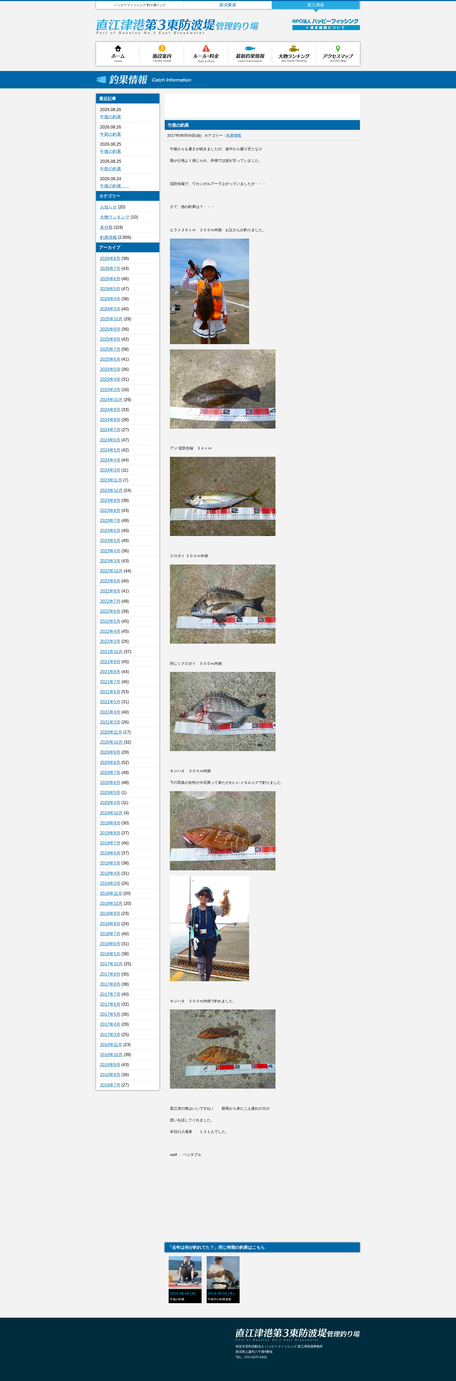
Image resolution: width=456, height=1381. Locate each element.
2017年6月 (110, 1004)
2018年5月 (110, 954)
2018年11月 (111, 893)
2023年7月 (110, 520)
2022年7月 (110, 601)
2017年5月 (110, 1014)
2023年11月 (111, 480)
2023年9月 (110, 500)
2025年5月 (110, 369)
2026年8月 (110, 258)
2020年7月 (110, 772)
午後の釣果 (110, 117)
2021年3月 (110, 722)
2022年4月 (110, 631)
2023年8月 (110, 510)
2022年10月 (111, 571)
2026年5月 (110, 289)
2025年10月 (111, 319)
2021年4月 (110, 712)
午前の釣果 (110, 134)
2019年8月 (110, 833)
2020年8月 (110, 762)
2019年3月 (110, 883)
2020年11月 (111, 732)
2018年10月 (111, 903)
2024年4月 (110, 460)
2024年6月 (110, 440)
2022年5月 (110, 621)
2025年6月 (110, 359)
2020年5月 (110, 792)
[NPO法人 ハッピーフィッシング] (325, 22)
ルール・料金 (206, 54)
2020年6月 (110, 782)
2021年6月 (110, 692)
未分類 (106, 227)
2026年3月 (110, 309)
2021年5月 (110, 702)
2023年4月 (110, 551)
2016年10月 (111, 1054)
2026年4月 (110, 299)
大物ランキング (294, 54)
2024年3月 (110, 470)
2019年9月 (110, 823)
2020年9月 (110, 752)
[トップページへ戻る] (177, 32)
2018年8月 (110, 924)
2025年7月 (110, 349)
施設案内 (162, 54)
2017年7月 (110, 994)
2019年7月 (110, 843)
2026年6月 (110, 279)
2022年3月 (110, 641)
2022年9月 (110, 581)
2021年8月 (110, 672)
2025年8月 (110, 339)
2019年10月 (111, 813)
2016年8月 (110, 1074)
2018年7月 (110, 934)
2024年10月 (111, 399)
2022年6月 (110, 611)
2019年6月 (110, 853)
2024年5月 (110, 450)
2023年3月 (110, 561)
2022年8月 (110, 591)
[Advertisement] (128, 1180)
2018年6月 (110, 944)
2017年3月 (110, 1034)
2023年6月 (110, 530)
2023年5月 (110, 540)
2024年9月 (110, 409)
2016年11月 (111, 1044)
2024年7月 (110, 430)
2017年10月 (111, 964)
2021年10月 (111, 651)
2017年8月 (110, 984)
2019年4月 (110, 873)
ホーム (118, 54)
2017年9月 (110, 974)
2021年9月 (110, 661)
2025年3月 (110, 389)
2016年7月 (110, 1085)
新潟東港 (227, 5)
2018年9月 (110, 913)
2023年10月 (111, 490)
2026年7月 (110, 268)
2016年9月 (110, 1064)
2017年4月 (110, 1024)
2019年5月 (110, 863)
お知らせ (108, 207)
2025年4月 (110, 379)
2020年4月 (110, 802)
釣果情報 (250, 54)
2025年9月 (110, 329)
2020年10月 (111, 742)
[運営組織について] (326, 28)
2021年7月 (110, 682)
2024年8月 (110, 419)
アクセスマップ (338, 54)
